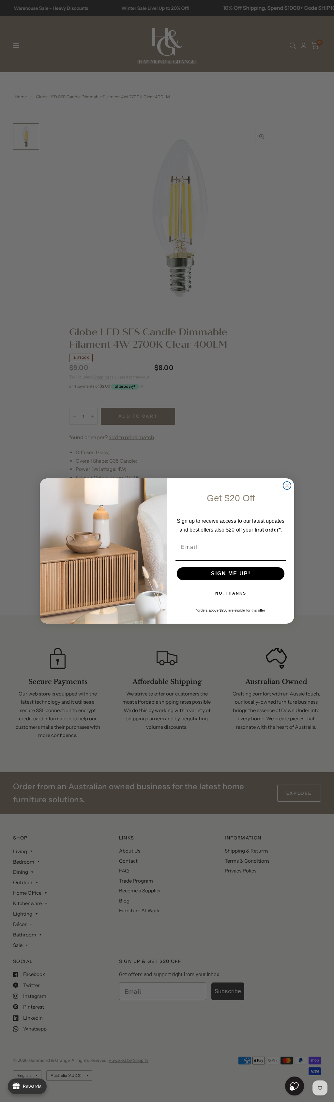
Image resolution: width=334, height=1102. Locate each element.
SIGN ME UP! (230, 573)
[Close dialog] (287, 485)
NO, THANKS (230, 593)
